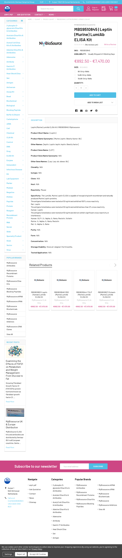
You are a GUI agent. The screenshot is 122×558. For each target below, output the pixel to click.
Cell (8, 128)
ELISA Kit (10, 156)
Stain (9, 241)
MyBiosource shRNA (15, 296)
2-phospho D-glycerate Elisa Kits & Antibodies (15, 28)
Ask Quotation (23, 15)
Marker (9, 183)
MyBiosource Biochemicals (12, 307)
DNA (8, 147)
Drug (8, 151)
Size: (81, 67)
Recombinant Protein (12, 216)
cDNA (9, 124)
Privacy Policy (37, 549)
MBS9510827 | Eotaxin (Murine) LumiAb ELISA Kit (106, 294)
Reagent (10, 211)
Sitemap (32, 502)
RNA (8, 222)
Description (36, 120)
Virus (9, 250)
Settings (8, 554)
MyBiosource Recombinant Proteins (12, 273)
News (51, 15)
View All (10, 334)
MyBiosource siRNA (14, 301)
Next (115, 265)
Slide (9, 232)
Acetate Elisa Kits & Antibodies (15, 36)
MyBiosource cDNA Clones (14, 327)
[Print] (86, 110)
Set (8, 78)
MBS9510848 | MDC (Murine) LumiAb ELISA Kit (61, 294)
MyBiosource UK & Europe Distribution (14, 424)
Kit (8, 174)
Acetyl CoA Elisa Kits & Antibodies (14, 44)
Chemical (10, 133)
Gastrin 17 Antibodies (11, 67)
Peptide (10, 201)
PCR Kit (10, 197)
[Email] (81, 110)
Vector (9, 245)
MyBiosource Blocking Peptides (14, 290)
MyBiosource (12, 314)
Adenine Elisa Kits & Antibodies (15, 51)
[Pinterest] (96, 110)
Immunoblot (11, 165)
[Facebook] (76, 110)
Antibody (10, 62)
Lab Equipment (13, 179)
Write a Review (110, 44)
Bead (9, 96)
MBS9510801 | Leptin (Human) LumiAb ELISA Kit (39, 294)
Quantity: (79, 83)
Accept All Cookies (38, 554)
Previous (110, 265)
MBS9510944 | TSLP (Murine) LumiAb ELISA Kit (84, 294)
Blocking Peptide (14, 110)
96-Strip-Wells (83, 71)
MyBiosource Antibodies (12, 264)
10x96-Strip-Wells (85, 78)
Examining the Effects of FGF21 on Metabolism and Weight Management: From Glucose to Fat (14, 369)
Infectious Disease (14, 169)
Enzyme (10, 160)
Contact (39, 15)
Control (10, 142)
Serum (9, 227)
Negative (10, 192)
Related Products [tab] (40, 265)
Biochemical (12, 101)
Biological (11, 105)
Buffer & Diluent (13, 115)
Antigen (10, 83)
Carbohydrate (12, 119)
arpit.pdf (8, 15)
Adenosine (11, 57)
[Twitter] (91, 110)
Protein (10, 206)
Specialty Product (14, 236)
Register (95, 10)
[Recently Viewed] (105, 9)
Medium (10, 188)
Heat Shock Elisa (13, 73)
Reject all (21, 554)
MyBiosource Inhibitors (12, 320)
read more (10, 401)
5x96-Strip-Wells (84, 75)
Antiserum (11, 87)
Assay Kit (10, 92)
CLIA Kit (10, 137)
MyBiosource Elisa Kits (14, 282)
